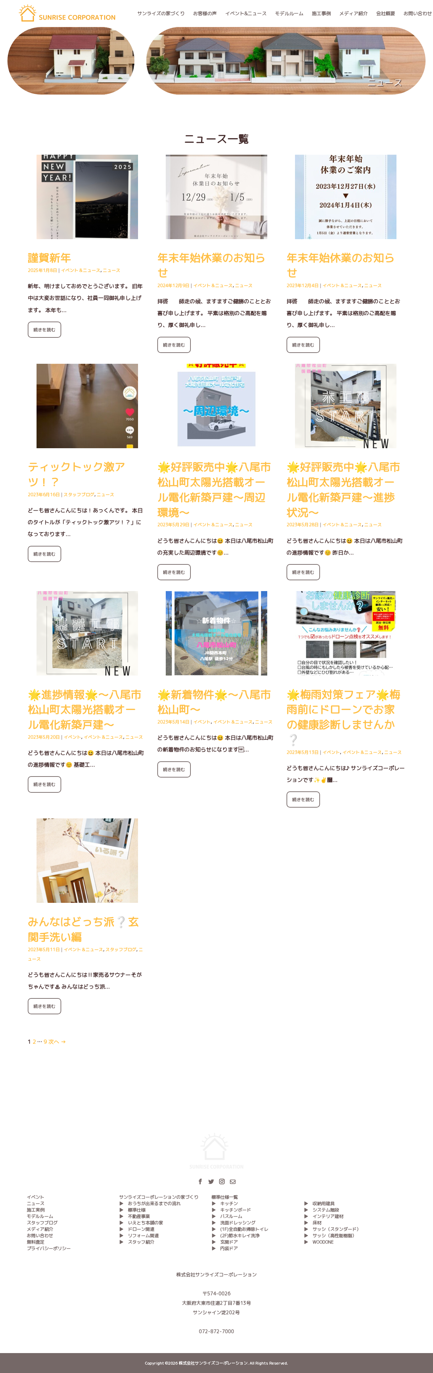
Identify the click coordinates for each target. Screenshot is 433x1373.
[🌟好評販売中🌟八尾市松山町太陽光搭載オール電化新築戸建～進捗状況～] (345, 442)
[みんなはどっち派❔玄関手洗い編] (87, 896)
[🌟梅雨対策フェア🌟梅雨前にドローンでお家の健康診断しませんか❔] (345, 669)
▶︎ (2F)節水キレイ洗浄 (235, 1235)
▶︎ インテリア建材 (323, 1216)
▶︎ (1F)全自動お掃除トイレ (239, 1229)
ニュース (111, 270)
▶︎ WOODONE (319, 1242)
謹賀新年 (49, 257)
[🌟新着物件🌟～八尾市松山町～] (216, 669)
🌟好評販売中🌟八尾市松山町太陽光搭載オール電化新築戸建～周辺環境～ (214, 489)
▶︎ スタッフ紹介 (136, 1242)
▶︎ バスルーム (226, 1216)
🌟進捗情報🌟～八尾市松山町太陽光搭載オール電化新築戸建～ (84, 709)
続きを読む (44, 330)
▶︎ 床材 (312, 1223)
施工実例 (35, 1210)
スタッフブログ (79, 494)
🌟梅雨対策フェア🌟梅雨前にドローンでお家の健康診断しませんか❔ (343, 717)
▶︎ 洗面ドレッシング (233, 1223)
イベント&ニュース (246, 13)
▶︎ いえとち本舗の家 (141, 1223)
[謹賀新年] (87, 233)
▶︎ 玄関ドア (224, 1242)
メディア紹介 (353, 13)
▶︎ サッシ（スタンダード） (332, 1229)
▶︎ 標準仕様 (132, 1210)
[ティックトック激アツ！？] (87, 442)
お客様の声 (205, 13)
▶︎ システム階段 (321, 1210)
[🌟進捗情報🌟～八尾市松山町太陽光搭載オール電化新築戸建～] (87, 669)
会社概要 (385, 13)
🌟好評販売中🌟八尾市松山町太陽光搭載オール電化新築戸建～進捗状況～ (343, 489)
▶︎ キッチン (224, 1203)
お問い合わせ (418, 13)
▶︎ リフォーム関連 (139, 1235)
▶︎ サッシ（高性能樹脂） (330, 1235)
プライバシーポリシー (49, 1248)
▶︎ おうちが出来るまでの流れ (150, 1203)
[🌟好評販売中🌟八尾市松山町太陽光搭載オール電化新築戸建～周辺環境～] (216, 442)
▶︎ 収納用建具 (319, 1203)
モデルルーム (289, 13)
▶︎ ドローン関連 (136, 1229)
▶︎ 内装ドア (224, 1248)
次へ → (57, 1041)
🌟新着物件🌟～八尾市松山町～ (214, 702)
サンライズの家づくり (161, 13)
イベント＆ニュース (80, 270)
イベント (72, 737)
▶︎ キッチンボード (231, 1210)
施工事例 (321, 13)
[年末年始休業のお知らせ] (216, 233)
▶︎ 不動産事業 (134, 1216)
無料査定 (35, 1242)
